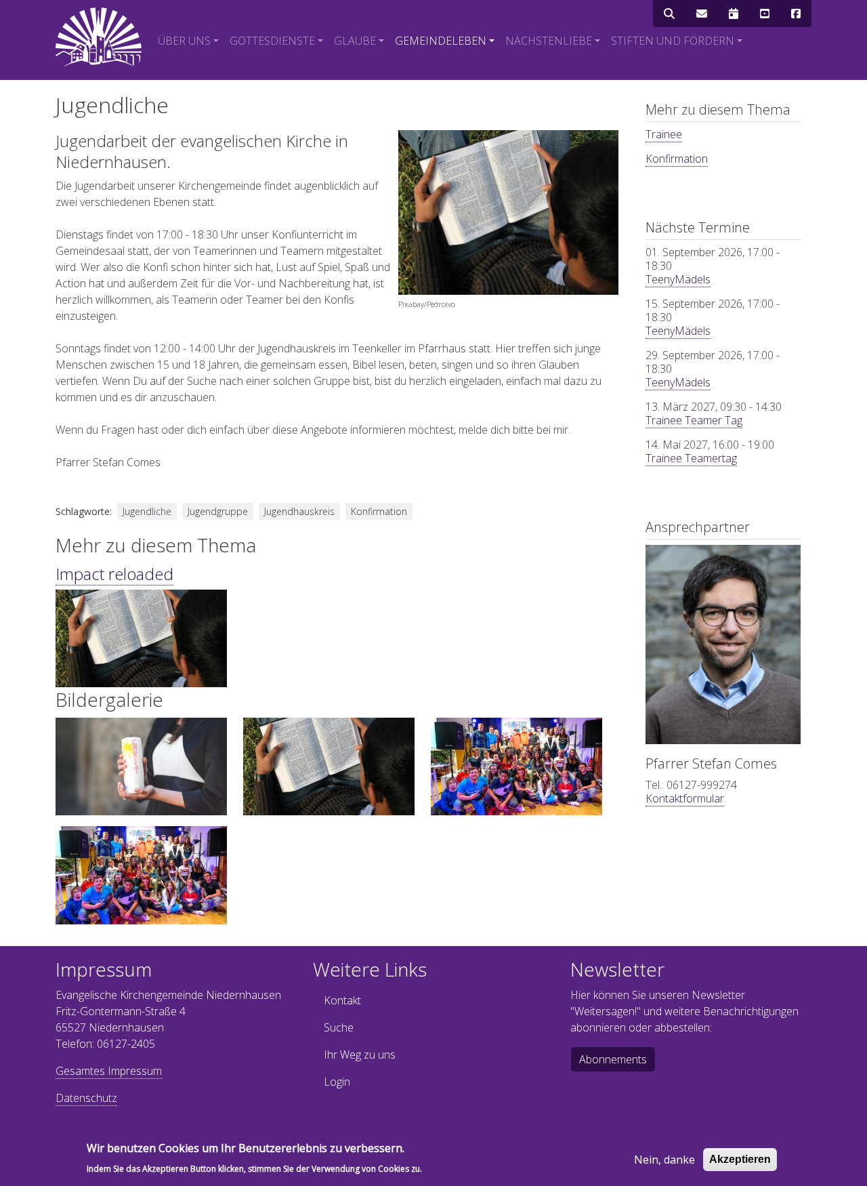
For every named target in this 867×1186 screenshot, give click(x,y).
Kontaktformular (685, 798)
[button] (141, 770)
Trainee (664, 134)
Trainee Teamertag (691, 458)
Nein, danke (664, 1159)
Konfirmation (677, 158)
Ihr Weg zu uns (360, 1054)
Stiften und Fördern (672, 40)
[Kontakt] (701, 13)
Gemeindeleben (440, 40)
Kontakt (342, 1000)
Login (337, 1081)
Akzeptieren (740, 1159)
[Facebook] (795, 13)
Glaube (355, 40)
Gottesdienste (272, 40)
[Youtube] (764, 13)
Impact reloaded (114, 574)
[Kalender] (733, 13)
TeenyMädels (678, 279)
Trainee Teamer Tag (694, 420)
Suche (339, 1027)
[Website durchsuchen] (669, 13)
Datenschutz (86, 1097)
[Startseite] (99, 37)
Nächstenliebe (548, 40)
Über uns (184, 40)
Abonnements (613, 1059)
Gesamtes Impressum (109, 1070)
